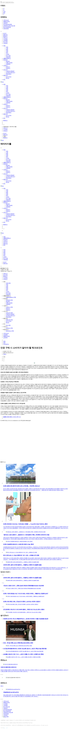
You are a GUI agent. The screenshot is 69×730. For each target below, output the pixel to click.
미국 (4, 11)
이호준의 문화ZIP (10, 71)
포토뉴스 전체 (9, 328)
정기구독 (5, 41)
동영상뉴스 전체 (10, 330)
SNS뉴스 (8, 66)
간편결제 (5, 40)
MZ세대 (8, 61)
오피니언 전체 (9, 312)
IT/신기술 (8, 55)
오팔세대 (8, 64)
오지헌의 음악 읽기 (10, 72)
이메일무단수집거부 (8, 712)
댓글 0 (4, 354)
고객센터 (5, 43)
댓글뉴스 (8, 68)
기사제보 (5, 39)
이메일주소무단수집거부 (9, 25)
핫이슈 (7, 78)
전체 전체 (8, 283)
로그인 (4, 33)
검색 (5, 136)
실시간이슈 (8, 76)
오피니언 (5, 69)
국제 (7, 51)
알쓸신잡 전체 (9, 319)
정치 (7, 52)
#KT (4, 12)
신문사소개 (6, 20)
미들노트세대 (9, 62)
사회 (7, 48)
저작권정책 (6, 28)
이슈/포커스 (6, 344)
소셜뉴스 (5, 65)
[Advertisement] (34, 431)
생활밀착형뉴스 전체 (11, 297)
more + (2, 685)
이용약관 (5, 23)
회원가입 (5, 34)
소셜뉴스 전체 (9, 307)
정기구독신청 (6, 706)
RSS (8, 716)
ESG (4, 79)
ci (3, 14)
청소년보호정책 (7, 27)
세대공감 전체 (9, 300)
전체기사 (5, 37)
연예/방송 (8, 57)
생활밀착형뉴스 (7, 58)
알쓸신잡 (5, 75)
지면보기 (5, 130)
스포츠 (7, 54)
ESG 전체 (8, 325)
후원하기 (5, 36)
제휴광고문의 (6, 21)
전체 (4, 45)
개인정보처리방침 (7, 24)
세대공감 (5, 59)
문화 (7, 50)
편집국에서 (8, 74)
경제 (7, 47)
